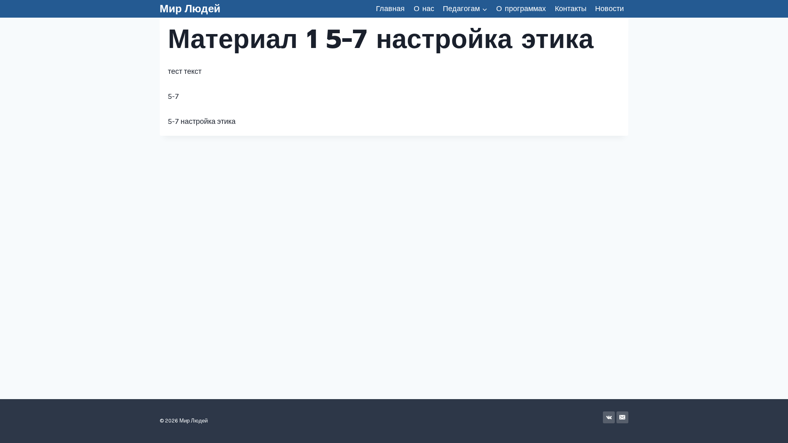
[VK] (609, 417)
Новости (609, 8)
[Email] (622, 417)
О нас (424, 8)
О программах (521, 8)
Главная (390, 8)
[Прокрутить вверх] (769, 428)
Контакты (570, 8)
